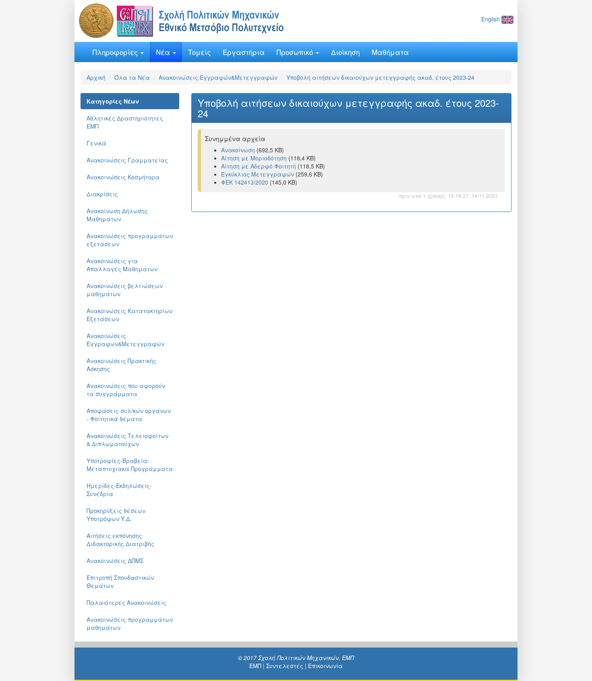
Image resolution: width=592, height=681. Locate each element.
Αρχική (96, 77)
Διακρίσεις (102, 194)
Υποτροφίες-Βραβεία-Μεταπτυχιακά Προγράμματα (130, 465)
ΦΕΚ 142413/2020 (244, 182)
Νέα (164, 52)
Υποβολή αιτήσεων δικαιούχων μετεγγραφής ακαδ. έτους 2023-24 (380, 77)
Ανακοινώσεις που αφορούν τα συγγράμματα (126, 390)
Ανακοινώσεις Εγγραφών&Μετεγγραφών (218, 77)
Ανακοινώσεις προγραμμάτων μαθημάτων (130, 623)
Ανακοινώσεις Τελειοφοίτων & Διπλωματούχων (127, 440)
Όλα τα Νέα (132, 77)
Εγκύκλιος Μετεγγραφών (257, 174)
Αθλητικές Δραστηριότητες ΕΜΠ (125, 122)
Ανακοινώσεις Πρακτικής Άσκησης (121, 365)
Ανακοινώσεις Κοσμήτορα (123, 177)
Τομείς (199, 52)
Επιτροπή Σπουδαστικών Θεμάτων (120, 581)
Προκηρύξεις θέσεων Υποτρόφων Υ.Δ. (116, 515)
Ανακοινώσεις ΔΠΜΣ (115, 560)
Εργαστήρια (244, 52)
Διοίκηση (345, 52)
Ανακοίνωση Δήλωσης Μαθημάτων (117, 215)
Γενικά (96, 143)
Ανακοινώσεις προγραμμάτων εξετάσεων (130, 240)
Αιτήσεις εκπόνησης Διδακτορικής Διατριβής (120, 540)
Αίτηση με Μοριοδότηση (254, 158)
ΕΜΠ (255, 666)
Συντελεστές (284, 666)
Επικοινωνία (325, 666)
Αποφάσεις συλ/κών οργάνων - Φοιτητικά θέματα (129, 415)
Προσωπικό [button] (296, 52)
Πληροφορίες (116, 52)
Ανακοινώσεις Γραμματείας (127, 160)
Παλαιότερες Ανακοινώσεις (126, 602)
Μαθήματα (390, 52)
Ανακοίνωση (238, 150)
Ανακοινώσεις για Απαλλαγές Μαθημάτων (122, 265)
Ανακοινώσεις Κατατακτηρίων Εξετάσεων (129, 315)
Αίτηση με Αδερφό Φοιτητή (258, 166)
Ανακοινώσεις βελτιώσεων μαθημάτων (125, 290)
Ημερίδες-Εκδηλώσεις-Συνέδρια (119, 490)
